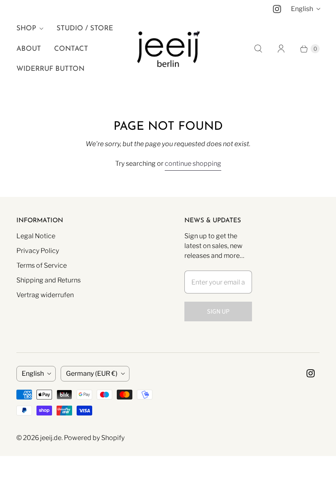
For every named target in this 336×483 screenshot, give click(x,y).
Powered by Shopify (94, 438)
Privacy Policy (37, 251)
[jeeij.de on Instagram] (277, 9)
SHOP (26, 28)
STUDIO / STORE (85, 28)
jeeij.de (50, 438)
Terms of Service (41, 265)
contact (71, 48)
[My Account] (281, 49)
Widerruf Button (50, 68)
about (28, 48)
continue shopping (193, 163)
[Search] (258, 49)
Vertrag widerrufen (45, 295)
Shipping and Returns (48, 280)
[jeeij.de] (168, 49)
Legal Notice (35, 236)
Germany (92, 373)
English (302, 9)
